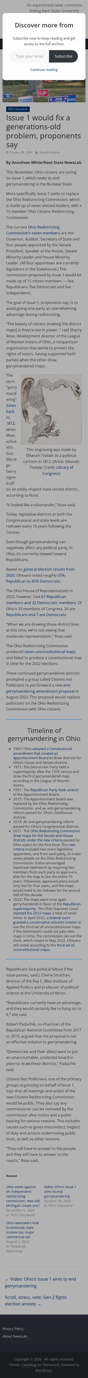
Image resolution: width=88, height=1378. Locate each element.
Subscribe (63, 56)
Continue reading (44, 69)
